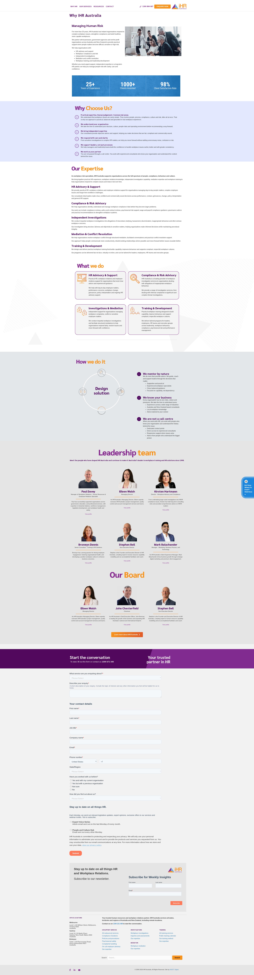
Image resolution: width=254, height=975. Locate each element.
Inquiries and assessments (140, 936)
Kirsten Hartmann (165, 491)
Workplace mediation (138, 946)
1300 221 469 (118, 924)
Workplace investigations (139, 933)
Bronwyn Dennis (88, 544)
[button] (177, 958)
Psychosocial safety (109, 941)
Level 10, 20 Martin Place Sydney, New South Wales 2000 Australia (80, 935)
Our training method (166, 938)
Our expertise (107, 949)
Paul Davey (88, 491)
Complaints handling (109, 944)
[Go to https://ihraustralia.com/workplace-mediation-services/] (100, 318)
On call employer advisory (111, 946)
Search (104, 958)
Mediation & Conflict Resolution (91, 234)
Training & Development (86, 245)
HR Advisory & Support (85, 186)
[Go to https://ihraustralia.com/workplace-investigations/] (153, 285)
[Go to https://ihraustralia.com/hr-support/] (100, 285)
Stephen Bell (127, 544)
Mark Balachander (165, 544)
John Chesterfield (127, 608)
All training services (166, 933)
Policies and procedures (110, 938)
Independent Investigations (88, 217)
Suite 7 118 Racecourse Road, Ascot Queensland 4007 (80, 942)
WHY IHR (73, 6)
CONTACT (110, 6)
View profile (89, 514)
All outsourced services (110, 933)
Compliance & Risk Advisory (88, 203)
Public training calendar (167, 936)
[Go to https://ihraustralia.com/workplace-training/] (153, 320)
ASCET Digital (174, 969)
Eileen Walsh (127, 491)
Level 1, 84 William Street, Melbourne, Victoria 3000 (82, 926)
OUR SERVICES (85, 6)
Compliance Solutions (110, 936)
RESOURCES (99, 6)
